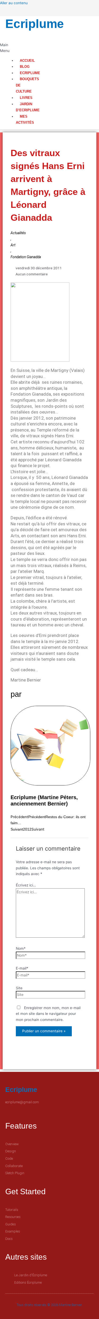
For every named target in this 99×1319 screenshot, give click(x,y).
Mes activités (25, 119)
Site (19, 988)
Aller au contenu (14, 3)
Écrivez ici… (26, 885)
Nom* (21, 948)
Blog (25, 67)
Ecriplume (34, 24)
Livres (26, 98)
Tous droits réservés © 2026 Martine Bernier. (50, 1305)
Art (13, 245)
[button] (3, 48)
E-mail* (22, 968)
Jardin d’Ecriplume (28, 107)
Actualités (18, 233)
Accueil (27, 61)
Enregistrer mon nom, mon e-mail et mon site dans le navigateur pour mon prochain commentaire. (48, 1014)
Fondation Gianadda (26, 257)
